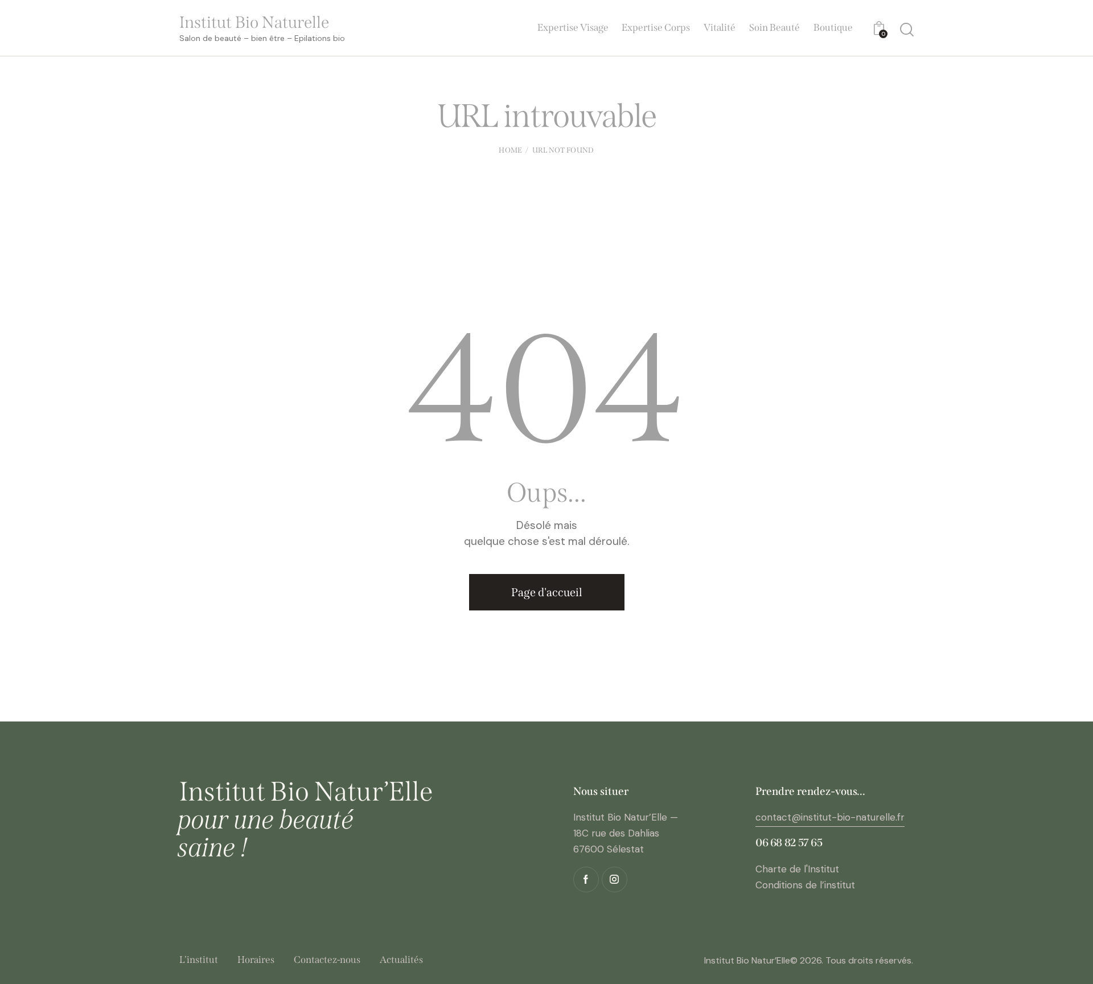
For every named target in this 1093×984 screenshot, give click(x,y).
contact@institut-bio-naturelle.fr (830, 817)
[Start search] (907, 29)
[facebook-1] (586, 879)
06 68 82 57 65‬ (789, 842)
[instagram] (614, 879)
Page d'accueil (546, 592)
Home (510, 150)
